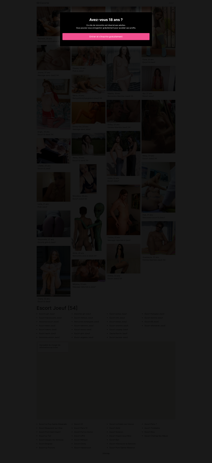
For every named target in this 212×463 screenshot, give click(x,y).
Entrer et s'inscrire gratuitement (106, 36)
